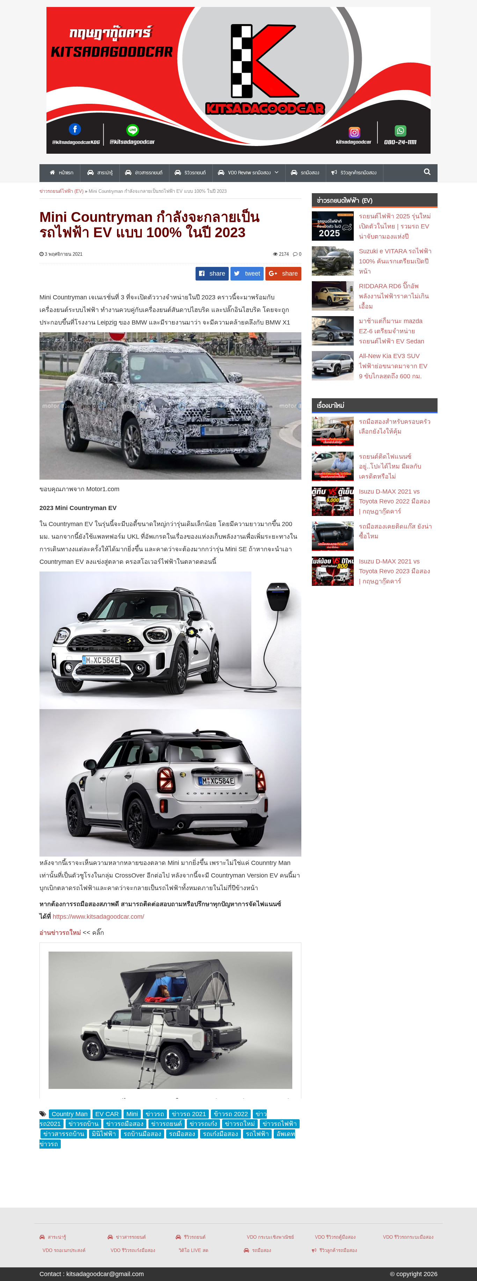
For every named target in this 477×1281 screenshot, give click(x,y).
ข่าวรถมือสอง (125, 1123)
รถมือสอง (182, 1133)
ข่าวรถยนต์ (166, 1123)
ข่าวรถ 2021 (189, 1114)
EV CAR (107, 1114)
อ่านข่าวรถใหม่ (60, 932)
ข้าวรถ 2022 (231, 1114)
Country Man (70, 1114)
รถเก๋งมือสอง (220, 1133)
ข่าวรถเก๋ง (203, 1123)
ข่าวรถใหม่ (240, 1123)
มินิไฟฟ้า (104, 1133)
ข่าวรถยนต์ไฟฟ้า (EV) (61, 191)
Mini (132, 1114)
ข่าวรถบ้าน (83, 1123)
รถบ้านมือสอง (142, 1133)
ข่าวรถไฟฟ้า (280, 1123)
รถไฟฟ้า (257, 1133)
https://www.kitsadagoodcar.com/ (98, 916)
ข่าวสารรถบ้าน (63, 1133)
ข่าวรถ (155, 1114)
